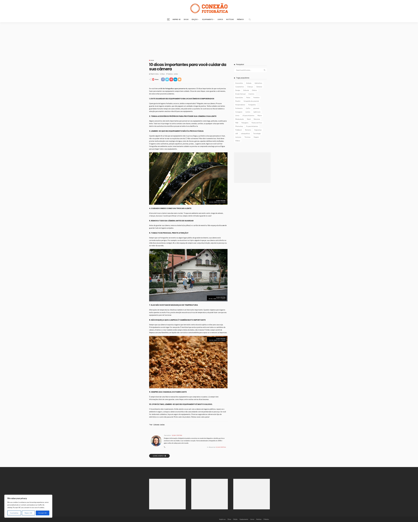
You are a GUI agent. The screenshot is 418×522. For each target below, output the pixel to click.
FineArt (237, 101)
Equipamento (207, 19)
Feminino (256, 97)
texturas (238, 137)
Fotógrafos (252, 105)
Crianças (250, 87)
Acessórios (239, 83)
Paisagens (244, 123)
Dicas (186, 19)
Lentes (176, 74)
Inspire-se (176, 19)
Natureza (257, 119)
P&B (236, 123)
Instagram (238, 112)
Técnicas (247, 137)
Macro (260, 115)
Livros (220, 19)
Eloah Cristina (155, 74)
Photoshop (239, 126)
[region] (28, 506)
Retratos (248, 130)
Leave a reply (158, 456)
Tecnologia (257, 133)
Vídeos (237, 141)
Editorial (246, 90)
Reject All (28, 513)
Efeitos (254, 90)
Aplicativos (258, 83)
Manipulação (239, 119)
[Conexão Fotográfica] (209, 8)
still (236, 133)
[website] (164, 447)
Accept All (42, 513)
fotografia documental (251, 101)
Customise (14, 513)
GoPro (248, 108)
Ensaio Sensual (240, 94)
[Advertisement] (209, 38)
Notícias (230, 19)
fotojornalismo (240, 105)
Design (237, 90)
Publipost (238, 130)
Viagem (256, 137)
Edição (195, 19)
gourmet (256, 108)
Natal (249, 119)
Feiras (248, 97)
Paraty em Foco (257, 123)
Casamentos (239, 87)
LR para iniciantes (248, 115)
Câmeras (170, 74)
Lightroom (256, 112)
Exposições (239, 97)
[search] (250, 19)
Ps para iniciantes (252, 126)
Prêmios (240, 19)
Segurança (257, 130)
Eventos (251, 94)
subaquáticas (245, 133)
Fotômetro (239, 108)
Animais (248, 83)
